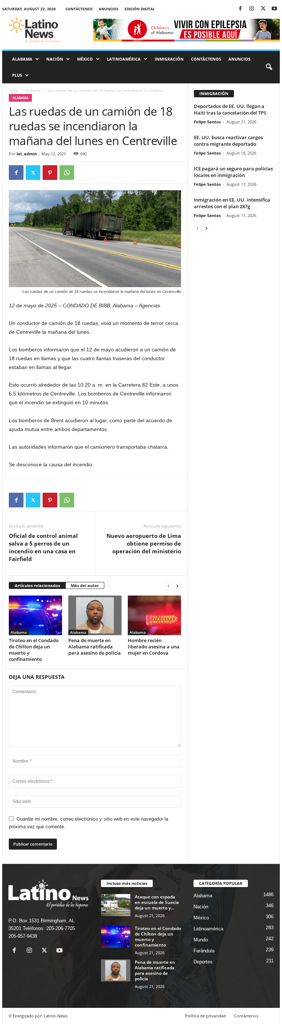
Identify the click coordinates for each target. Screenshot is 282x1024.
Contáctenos (79, 8)
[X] (262, 9)
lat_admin (27, 153)
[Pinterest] (50, 172)
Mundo (201, 939)
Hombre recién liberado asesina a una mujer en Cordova (154, 646)
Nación (54, 59)
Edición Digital (139, 8)
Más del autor (85, 585)
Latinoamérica (124, 59)
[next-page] (177, 586)
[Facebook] (240, 9)
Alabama (22, 59)
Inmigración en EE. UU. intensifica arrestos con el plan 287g (232, 203)
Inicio (13, 90)
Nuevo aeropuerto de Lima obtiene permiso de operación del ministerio (143, 543)
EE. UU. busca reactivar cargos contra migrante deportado (228, 140)
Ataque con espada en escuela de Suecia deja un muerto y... (157, 902)
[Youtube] (274, 9)
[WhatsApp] (66, 172)
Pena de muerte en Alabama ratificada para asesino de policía (94, 646)
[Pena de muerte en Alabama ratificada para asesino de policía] (95, 615)
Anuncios (109, 8)
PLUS (17, 75)
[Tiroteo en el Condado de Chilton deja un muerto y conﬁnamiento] (35, 615)
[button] (269, 67)
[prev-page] (168, 586)
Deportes (203, 962)
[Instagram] (251, 9)
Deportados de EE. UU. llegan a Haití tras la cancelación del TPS (230, 109)
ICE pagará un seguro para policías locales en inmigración (233, 171)
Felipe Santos (207, 121)
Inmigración (169, 59)
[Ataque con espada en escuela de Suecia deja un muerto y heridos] (115, 905)
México (85, 59)
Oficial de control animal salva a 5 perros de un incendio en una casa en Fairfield (43, 547)
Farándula (204, 951)
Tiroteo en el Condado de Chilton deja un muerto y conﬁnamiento (34, 649)
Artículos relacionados (37, 585)
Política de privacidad (205, 1015)
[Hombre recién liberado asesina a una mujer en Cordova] (154, 615)
